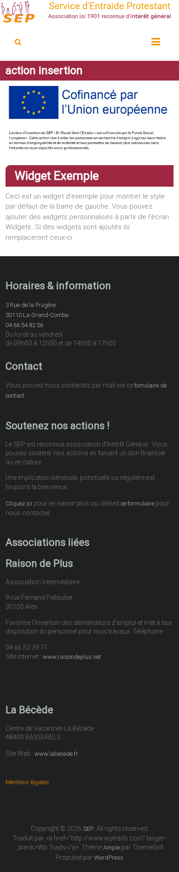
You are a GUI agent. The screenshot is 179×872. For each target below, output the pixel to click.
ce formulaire (137, 503)
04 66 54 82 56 (24, 325)
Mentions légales (27, 782)
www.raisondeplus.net (72, 656)
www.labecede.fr (56, 753)
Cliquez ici (19, 503)
